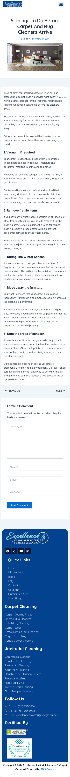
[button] (61, 4)
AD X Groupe (48, 769)
